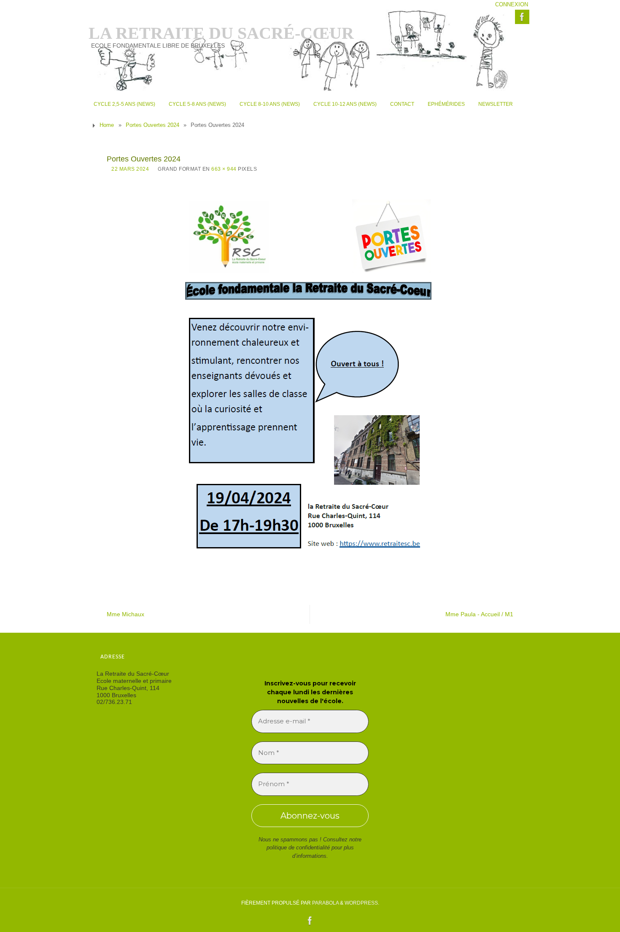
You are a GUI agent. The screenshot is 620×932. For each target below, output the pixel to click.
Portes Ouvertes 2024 (152, 125)
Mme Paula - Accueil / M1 (479, 614)
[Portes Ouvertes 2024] (310, 378)
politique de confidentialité (298, 847)
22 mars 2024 (130, 169)
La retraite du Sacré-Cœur (221, 33)
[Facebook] (522, 17)
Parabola (325, 903)
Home (107, 125)
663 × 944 (224, 169)
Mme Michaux (125, 614)
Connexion (511, 5)
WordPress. (362, 903)
